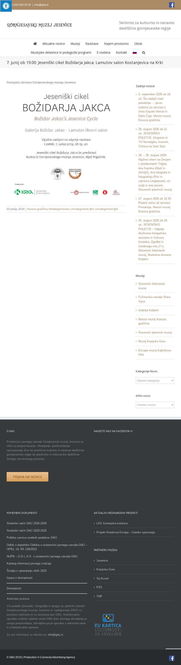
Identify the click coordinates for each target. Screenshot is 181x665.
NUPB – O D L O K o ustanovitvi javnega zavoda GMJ (42, 556)
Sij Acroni (102, 578)
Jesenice (102, 560)
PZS (99, 587)
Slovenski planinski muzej (155, 332)
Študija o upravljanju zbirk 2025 (27, 570)
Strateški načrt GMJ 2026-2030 (27, 523)
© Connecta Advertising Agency (56, 657)
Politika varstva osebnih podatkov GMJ (32, 537)
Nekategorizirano (59, 209)
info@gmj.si (41, 4)
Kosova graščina (37, 209)
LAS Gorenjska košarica (112, 523)
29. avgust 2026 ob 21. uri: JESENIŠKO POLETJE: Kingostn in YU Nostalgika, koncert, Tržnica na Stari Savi (153, 137)
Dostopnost (14, 588)
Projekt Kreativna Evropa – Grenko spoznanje (125, 532)
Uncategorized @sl (82, 209)
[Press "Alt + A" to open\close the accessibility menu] (6, 6)
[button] (143, 52)
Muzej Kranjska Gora (151, 341)
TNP (99, 596)
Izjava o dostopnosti (19, 577)
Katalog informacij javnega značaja (29, 563)
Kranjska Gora (105, 569)
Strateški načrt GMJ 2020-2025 (27, 530)
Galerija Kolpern (148, 310)
